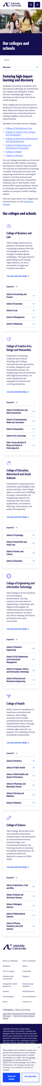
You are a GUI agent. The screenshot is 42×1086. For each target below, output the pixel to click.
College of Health (14, 152)
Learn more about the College (17, 276)
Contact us (26, 1002)
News (5, 1002)
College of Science (14, 155)
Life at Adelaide (28, 961)
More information (30, 1076)
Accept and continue (11, 1077)
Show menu (6, 67)
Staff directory (28, 991)
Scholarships (8, 996)
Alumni (6, 991)
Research (6, 966)
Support (25, 976)
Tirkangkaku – (16, 1010)
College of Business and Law (19, 128)
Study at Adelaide (10, 961)
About (24, 966)
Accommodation (29, 996)
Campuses (26, 971)
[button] (39, 1047)
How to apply (8, 971)
